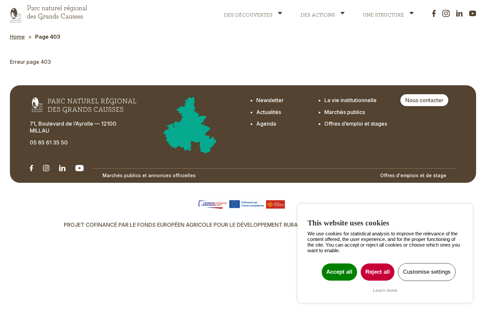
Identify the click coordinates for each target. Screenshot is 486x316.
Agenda (266, 123)
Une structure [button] (383, 13)
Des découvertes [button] (248, 13)
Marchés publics (344, 112)
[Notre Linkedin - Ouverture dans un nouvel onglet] (31, 168)
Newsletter (270, 100)
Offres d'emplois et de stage (413, 175)
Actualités (268, 112)
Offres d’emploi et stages (355, 123)
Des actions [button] (318, 13)
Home (17, 36)
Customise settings (427, 272)
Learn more (385, 290)
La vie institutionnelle (350, 100)
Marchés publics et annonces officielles (149, 175)
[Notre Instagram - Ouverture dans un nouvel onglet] (46, 168)
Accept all (339, 272)
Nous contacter (424, 100)
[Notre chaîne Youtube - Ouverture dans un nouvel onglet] (79, 168)
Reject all (377, 272)
